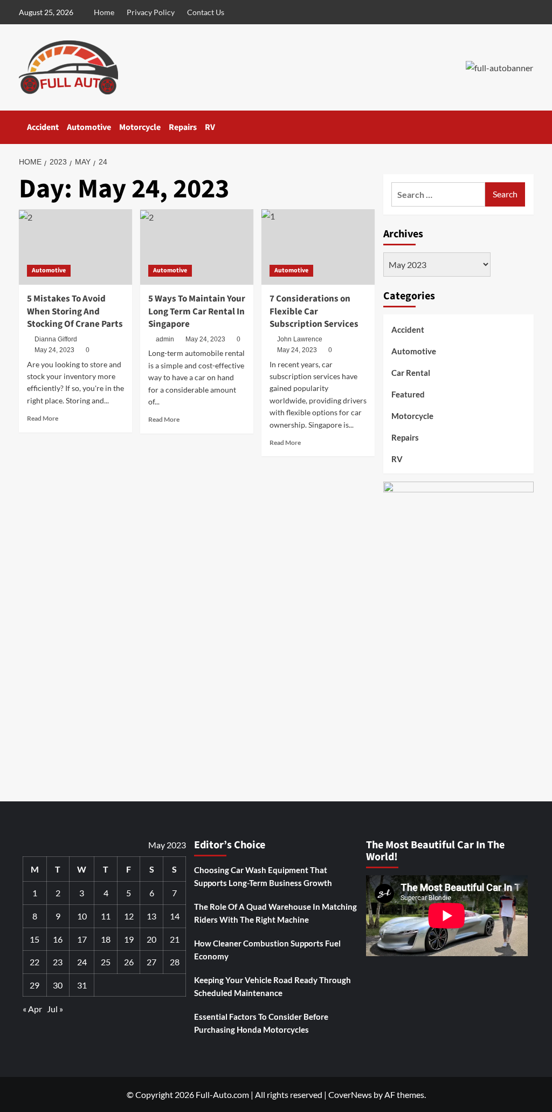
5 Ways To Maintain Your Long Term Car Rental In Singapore (196, 311)
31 (82, 985)
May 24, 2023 (54, 350)
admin (165, 339)
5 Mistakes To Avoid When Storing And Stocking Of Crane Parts (75, 311)
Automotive (89, 127)
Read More (42, 418)
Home (104, 12)
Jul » (55, 1009)
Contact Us (205, 12)
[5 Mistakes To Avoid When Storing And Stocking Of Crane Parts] (75, 247)
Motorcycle (140, 127)
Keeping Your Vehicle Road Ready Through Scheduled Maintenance (272, 986)
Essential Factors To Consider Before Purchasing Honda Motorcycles (261, 1023)
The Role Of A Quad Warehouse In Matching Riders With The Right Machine (275, 913)
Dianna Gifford (55, 339)
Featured (408, 394)
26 (129, 962)
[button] (527, 127)
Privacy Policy (151, 12)
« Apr (32, 1009)
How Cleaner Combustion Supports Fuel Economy (267, 949)
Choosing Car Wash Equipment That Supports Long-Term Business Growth (263, 876)
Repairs (183, 127)
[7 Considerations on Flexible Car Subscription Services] (318, 247)
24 (82, 962)
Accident (43, 127)
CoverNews (350, 1094)
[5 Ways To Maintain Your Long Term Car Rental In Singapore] (196, 247)
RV (210, 127)
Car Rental (410, 372)
